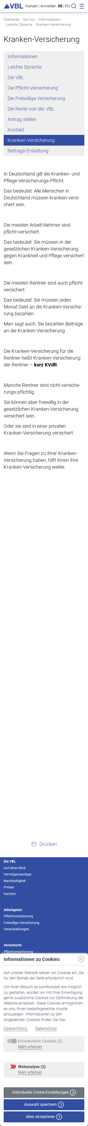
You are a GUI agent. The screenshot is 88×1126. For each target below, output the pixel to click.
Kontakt (31, 6)
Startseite (11, 19)
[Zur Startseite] (13, 6)
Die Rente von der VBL (31, 109)
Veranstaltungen (16, 929)
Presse (9, 887)
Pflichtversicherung (18, 916)
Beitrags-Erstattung (28, 151)
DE (60, 6)
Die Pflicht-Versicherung (33, 88)
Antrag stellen (22, 119)
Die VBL (16, 77)
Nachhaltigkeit (15, 881)
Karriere (10, 894)
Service (29, 19)
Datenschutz (46, 1028)
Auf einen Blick (15, 868)
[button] (44, 844)
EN (67, 6)
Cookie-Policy (16, 1028)
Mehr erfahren (30, 1046)
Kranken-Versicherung (53, 24)
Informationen (49, 19)
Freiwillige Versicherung (21, 923)
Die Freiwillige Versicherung (36, 98)
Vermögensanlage (17, 874)
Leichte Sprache (19, 24)
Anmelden (48, 6)
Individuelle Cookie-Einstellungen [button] (41, 1092)
